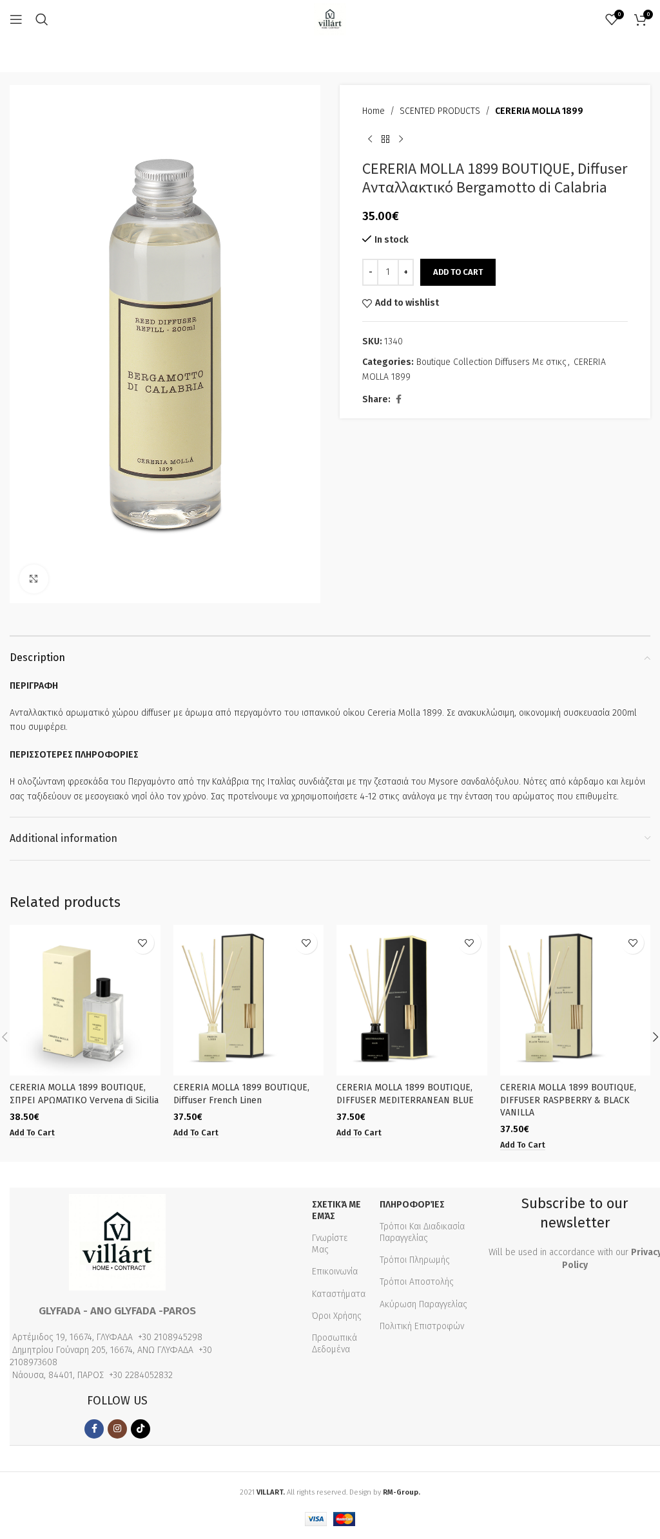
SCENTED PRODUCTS (440, 111)
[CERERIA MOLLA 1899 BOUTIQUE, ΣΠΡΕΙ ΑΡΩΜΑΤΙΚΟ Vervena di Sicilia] (85, 1000)
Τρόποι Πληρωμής (415, 1260)
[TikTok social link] (140, 1429)
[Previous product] (370, 139)
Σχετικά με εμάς (336, 1210)
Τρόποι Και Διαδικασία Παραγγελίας (422, 1232)
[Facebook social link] (398, 400)
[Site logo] (330, 19)
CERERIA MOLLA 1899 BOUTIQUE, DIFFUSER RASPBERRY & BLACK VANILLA (568, 1100)
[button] (32, 1133)
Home (373, 111)
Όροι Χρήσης (337, 1315)
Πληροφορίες (412, 1204)
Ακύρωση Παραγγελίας (423, 1304)
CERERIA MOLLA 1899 (539, 111)
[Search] (42, 19)
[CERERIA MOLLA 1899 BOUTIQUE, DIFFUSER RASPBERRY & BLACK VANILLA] (575, 1000)
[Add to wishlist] (142, 942)
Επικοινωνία (335, 1271)
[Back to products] (385, 139)
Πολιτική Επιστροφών (422, 1326)
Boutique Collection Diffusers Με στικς (491, 362)
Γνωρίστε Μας (329, 1244)
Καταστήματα (338, 1294)
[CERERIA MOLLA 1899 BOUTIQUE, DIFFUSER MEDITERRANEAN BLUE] (411, 1000)
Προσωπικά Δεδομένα (334, 1343)
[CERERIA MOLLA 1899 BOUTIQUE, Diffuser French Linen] (248, 1000)
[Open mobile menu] (16, 19)
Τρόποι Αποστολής (417, 1281)
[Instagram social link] (117, 1429)
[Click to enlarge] (33, 578)
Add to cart (458, 272)
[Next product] (401, 139)
